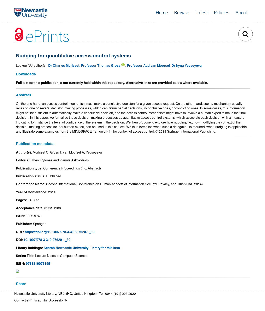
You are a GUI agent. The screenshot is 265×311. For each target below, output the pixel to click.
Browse (181, 12)
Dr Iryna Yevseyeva (186, 65)
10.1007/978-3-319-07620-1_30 (47, 239)
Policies (221, 12)
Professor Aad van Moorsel (148, 65)
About (241, 12)
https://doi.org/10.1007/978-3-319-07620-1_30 (59, 231)
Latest (201, 12)
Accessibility (58, 300)
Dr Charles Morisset (63, 65)
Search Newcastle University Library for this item (82, 247)
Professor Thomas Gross (100, 65)
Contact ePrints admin (30, 300)
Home (162, 12)
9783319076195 (38, 263)
